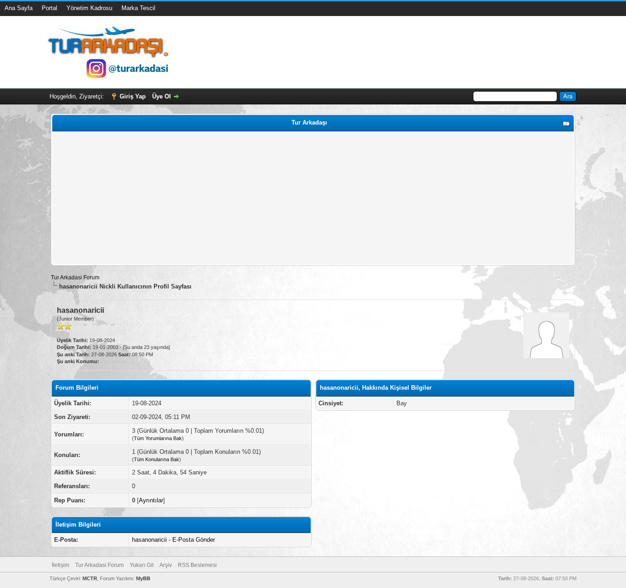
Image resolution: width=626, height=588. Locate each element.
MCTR (89, 578)
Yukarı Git (142, 565)
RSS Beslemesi (197, 565)
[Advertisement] (313, 198)
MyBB (143, 578)
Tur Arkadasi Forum (75, 277)
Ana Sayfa (19, 8)
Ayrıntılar (151, 500)
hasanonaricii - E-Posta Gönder (173, 539)
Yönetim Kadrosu (89, 8)
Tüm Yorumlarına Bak (158, 438)
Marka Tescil (138, 8)
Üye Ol (161, 96)
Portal (49, 8)
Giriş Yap (133, 96)
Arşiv (165, 565)
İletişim (60, 565)
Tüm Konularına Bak (156, 459)
